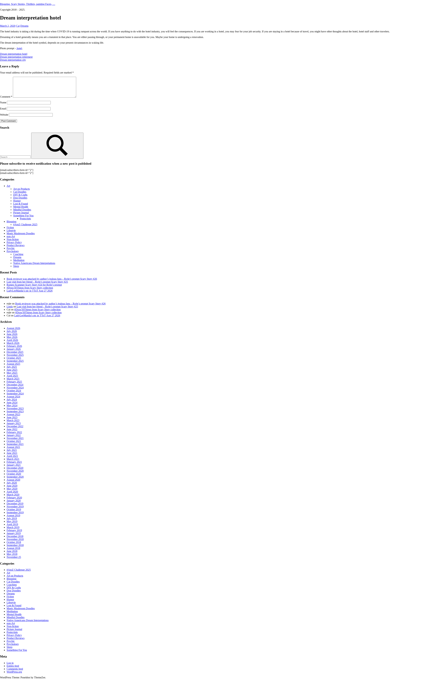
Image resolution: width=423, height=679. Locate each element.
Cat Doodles (19, 191)
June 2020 (12, 485)
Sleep (16, 266)
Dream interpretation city (13, 59)
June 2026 (12, 334)
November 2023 (15, 408)
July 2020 (12, 482)
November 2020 (15, 470)
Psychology (13, 251)
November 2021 (15, 438)
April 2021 (12, 456)
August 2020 (13, 479)
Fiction (10, 227)
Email (3, 108)
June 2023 (12, 417)
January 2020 (14, 500)
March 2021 (13, 459)
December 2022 (15, 426)
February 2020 (14, 497)
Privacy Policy (14, 242)
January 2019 (14, 533)
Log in (10, 662)
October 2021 (14, 441)
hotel (19, 48)
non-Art (11, 236)
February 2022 (14, 432)
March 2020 (13, 494)
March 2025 (13, 378)
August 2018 (13, 548)
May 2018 (12, 554)
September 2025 (15, 360)
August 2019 (13, 515)
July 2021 (12, 450)
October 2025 (14, 358)
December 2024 (15, 384)
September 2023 (15, 411)
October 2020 (14, 473)
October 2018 (14, 542)
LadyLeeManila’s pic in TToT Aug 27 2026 (30, 290)
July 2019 (12, 518)
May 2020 (12, 488)
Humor (17, 200)
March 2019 (13, 527)
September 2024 (15, 393)
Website (4, 114)
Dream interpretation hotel (13, 54)
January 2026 (14, 349)
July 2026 (12, 331)
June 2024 (12, 402)
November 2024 (15, 387)
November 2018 (15, 539)
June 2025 (12, 369)
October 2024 (14, 390)
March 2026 (13, 343)
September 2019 (15, 512)
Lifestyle (11, 230)
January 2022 (14, 435)
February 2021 (14, 462)
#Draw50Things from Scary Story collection (30, 287)
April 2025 (12, 375)
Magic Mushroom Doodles (21, 233)
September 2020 (15, 476)
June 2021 (12, 453)
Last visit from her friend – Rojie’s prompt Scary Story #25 (37, 281)
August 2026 (13, 328)
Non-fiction (13, 239)
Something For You (23, 215)
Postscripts (25, 218)
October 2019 (14, 509)
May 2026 (12, 337)
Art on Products (21, 188)
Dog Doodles (20, 197)
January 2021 (14, 465)
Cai (18, 25)
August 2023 (13, 414)
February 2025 (14, 381)
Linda (10, 306)
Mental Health (20, 206)
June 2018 (12, 551)
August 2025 (13, 363)
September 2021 (15, 444)
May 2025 (12, 372)
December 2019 (15, 503)
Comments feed (15, 668)
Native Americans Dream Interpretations (34, 263)
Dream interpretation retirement (16, 56)
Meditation (18, 260)
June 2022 (12, 429)
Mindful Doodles (22, 209)
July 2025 (12, 366)
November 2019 (15, 506)
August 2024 (13, 396)
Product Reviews (15, 245)
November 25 (14, 557)
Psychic (11, 248)
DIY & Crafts (20, 194)
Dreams (24, 25)
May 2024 (12, 405)
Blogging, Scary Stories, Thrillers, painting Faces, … (27, 4)
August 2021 (13, 447)
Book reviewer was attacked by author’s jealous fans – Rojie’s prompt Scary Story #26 (52, 278)
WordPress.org (14, 671)
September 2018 (15, 545)
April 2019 (12, 524)
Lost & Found (20, 203)
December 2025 (15, 352)
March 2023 (13, 420)
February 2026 (14, 346)
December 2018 (15, 536)
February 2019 (14, 530)
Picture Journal (21, 212)
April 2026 (12, 340)
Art (8, 185)
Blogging (11, 221)
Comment (6, 96)
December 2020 (15, 467)
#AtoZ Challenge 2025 (25, 224)
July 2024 (12, 399)
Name (3, 102)
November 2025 (15, 355)
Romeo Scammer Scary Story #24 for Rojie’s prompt (34, 284)
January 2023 (14, 423)
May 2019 (12, 521)
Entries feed (13, 665)
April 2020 (12, 491)
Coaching (18, 254)
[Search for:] (15, 157)
